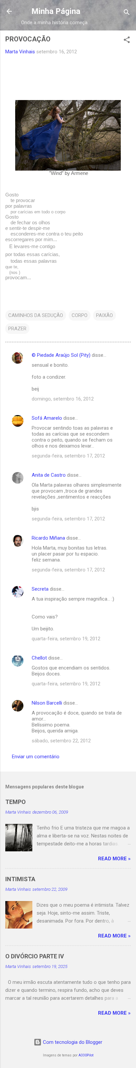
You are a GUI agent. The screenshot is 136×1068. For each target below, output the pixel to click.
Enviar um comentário (35, 757)
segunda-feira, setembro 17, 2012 (68, 456)
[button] (127, 41)
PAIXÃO (104, 315)
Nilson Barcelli (47, 703)
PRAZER (17, 329)
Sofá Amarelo (47, 418)
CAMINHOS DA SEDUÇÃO (35, 315)
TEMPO (15, 801)
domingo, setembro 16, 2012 (63, 399)
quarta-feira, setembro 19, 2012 (66, 639)
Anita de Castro (49, 475)
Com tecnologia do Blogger (72, 1042)
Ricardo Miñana (48, 538)
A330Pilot (86, 1055)
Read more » (114, 859)
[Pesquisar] (127, 13)
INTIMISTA (20, 879)
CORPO (79, 315)
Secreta (40, 589)
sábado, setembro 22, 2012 (61, 741)
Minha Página (55, 11)
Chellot (39, 658)
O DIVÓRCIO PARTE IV (34, 956)
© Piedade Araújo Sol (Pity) (61, 355)
